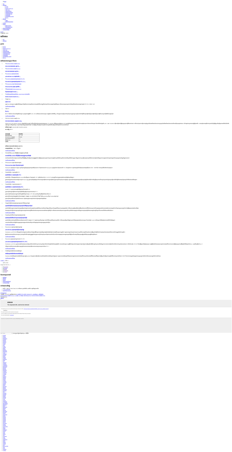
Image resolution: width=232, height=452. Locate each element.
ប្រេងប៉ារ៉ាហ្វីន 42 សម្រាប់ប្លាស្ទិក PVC (13, 174)
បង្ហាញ (6, 20)
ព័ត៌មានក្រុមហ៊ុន (8, 25)
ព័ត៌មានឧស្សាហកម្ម (8, 27)
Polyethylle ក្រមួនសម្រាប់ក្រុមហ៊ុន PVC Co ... (15, 81)
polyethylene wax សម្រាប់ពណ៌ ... (13, 76)
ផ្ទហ (3, 3)
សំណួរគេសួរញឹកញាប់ (7, 28)
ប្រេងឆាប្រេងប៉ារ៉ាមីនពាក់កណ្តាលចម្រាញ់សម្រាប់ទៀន (16, 217)
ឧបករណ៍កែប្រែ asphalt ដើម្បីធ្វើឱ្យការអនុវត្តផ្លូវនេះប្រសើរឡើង (18, 155)
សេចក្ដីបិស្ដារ (12, 106)
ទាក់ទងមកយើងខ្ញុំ (6, 29)
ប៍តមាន (4, 24)
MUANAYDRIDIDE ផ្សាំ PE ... (12, 66)
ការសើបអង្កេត (7, 106)
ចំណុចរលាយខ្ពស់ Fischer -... (11, 91)
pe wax (6, 6)
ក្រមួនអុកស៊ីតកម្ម (8, 11)
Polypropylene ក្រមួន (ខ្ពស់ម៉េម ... (13, 86)
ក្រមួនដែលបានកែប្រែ (9, 12)
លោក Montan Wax (27, 295)
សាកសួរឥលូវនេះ (3, 292)
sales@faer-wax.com (7, 290)
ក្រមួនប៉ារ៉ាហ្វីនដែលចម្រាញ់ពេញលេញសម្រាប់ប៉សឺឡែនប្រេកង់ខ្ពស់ (18, 205)
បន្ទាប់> (2, 260)
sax (19, 295)
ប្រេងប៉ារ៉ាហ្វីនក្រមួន (8, 13)
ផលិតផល (5, 5)
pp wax (6, 7)
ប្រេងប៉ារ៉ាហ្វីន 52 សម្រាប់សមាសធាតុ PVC (14, 186)
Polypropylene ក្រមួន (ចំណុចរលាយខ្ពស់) (14, 165)
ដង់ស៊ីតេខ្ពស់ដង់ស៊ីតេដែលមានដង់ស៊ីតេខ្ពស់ (14, 253)
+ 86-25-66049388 (6, 289)
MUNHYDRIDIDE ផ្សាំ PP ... (12, 71)
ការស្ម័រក (4, 23)
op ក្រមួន (16, 295)
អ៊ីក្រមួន (22, 295)
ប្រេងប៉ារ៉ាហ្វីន (7, 15)
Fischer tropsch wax (9, 8)
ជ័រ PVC (6, 17)
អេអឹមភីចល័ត (41, 294)
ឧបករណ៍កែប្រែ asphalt (9, 16)
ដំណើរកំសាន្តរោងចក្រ (9, 21)
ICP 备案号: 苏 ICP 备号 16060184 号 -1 (24, 294)
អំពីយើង (4, 19)
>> (4, 260)
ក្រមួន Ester (7, 9)
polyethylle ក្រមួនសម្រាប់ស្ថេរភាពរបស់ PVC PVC (16, 241)
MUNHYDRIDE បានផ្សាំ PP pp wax (7, 295)
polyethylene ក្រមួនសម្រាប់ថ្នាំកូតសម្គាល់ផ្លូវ (14, 229)
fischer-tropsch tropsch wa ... (12, 96)
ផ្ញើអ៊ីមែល (2, 298)
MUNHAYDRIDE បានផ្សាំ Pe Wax (13, 121)
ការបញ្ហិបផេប (35, 294)
